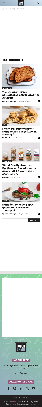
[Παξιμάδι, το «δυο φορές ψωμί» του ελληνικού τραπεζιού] (21, 192)
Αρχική (4, 9)
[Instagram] (14, 389)
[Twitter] (27, 389)
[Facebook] (8, 389)
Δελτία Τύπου (7, 161)
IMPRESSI (33, 404)
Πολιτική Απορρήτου (21, 397)
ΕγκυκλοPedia (7, 88)
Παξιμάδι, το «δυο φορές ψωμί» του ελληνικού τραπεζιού (18, 208)
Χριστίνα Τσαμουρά (9, 101)
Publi (4, 125)
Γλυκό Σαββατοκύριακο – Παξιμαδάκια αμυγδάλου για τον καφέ (19, 132)
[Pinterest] (21, 389)
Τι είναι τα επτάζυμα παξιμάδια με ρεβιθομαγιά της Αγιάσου (20, 95)
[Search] (38, 3)
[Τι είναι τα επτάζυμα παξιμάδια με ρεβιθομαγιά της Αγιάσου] (21, 76)
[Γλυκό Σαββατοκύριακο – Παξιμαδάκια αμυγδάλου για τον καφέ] (21, 116)
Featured (5, 200)
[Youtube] (33, 389)
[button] (4, 3)
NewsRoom (6, 177)
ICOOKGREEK (16, 402)
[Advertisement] (21, 252)
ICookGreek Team (8, 138)
